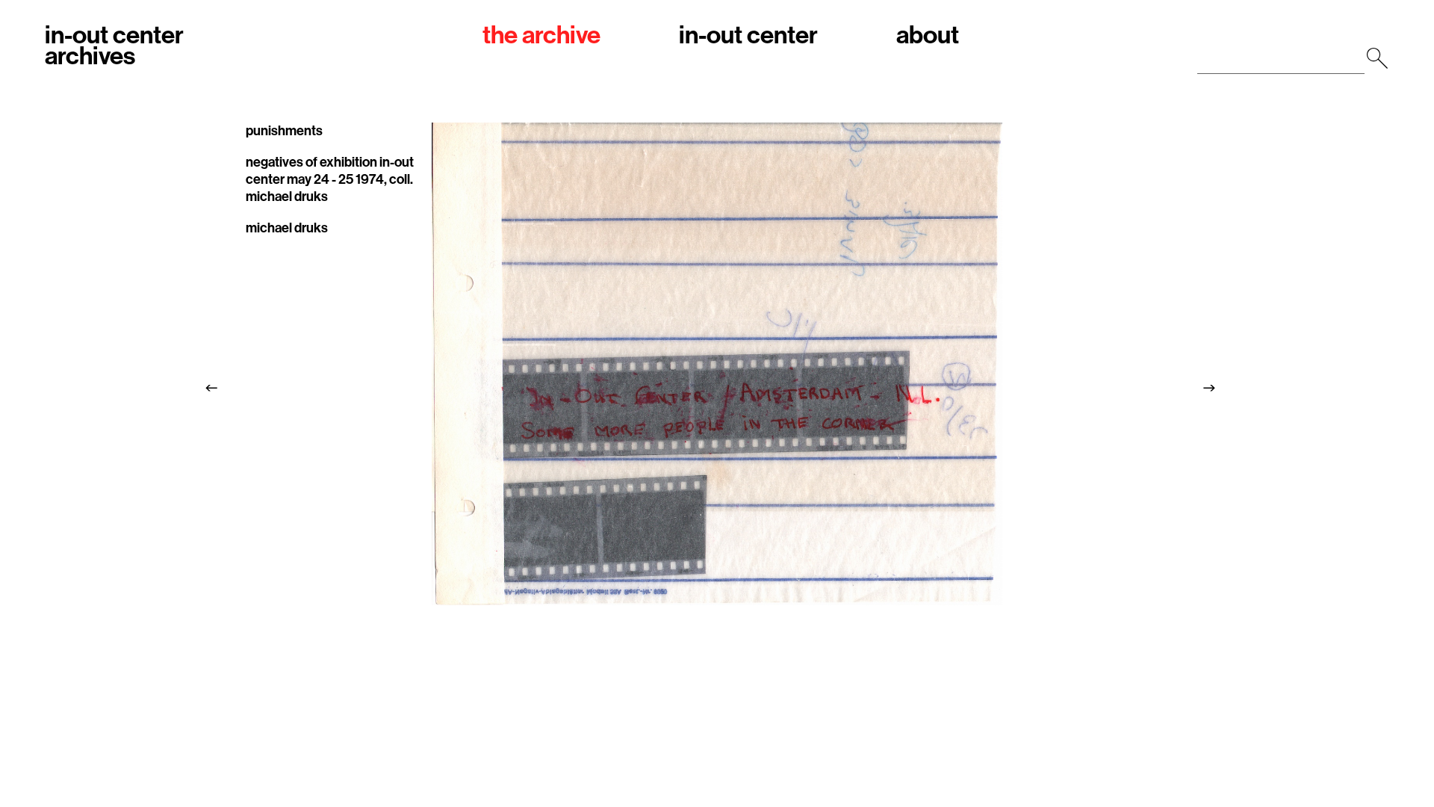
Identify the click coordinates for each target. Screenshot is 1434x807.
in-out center (748, 36)
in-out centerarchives (114, 46)
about (927, 36)
